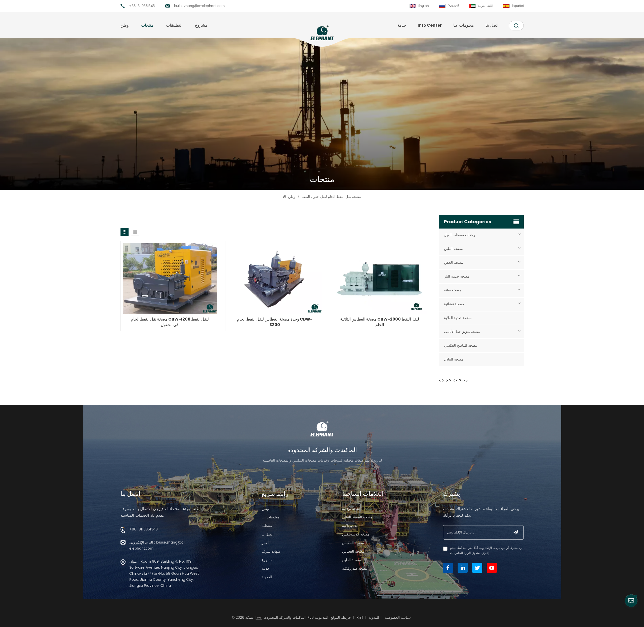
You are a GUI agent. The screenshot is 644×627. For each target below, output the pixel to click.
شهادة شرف (271, 551)
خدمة (401, 25)
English (423, 6)
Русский (453, 6)
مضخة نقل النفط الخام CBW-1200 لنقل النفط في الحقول (170, 322)
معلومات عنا (463, 25)
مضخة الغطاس (353, 551)
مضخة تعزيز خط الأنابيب (462, 332)
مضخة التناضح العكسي (460, 345)
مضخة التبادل (453, 359)
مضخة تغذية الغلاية (458, 318)
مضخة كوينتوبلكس (356, 534)
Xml (359, 617)
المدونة (267, 577)
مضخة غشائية (454, 304)
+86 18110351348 (142, 6)
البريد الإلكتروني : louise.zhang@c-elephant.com (157, 545)
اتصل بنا (492, 25)
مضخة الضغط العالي (357, 517)
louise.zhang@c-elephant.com (199, 6)
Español (518, 6)
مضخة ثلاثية (350, 526)
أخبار (265, 543)
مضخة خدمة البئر (456, 276)
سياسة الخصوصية (398, 617)
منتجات (147, 25)
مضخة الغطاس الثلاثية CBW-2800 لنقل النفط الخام (379, 322)
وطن (124, 25)
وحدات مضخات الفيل (459, 235)
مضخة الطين (453, 249)
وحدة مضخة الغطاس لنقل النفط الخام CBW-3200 (274, 322)
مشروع (201, 25)
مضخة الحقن (453, 262)
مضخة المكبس (353, 543)
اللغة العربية (485, 6)
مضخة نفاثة (452, 290)
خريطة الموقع (341, 617)
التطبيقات (174, 25)
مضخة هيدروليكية (355, 568)
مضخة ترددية (351, 509)
